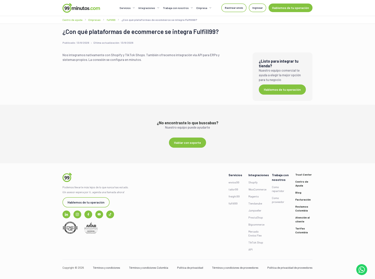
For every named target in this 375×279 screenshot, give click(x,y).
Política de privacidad (190, 267)
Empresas (94, 19)
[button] (127, 8)
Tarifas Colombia (301, 230)
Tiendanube (255, 203)
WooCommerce (257, 189)
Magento (253, 196)
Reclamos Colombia (301, 208)
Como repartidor (278, 189)
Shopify (252, 182)
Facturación (303, 199)
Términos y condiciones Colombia (148, 267)
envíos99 (234, 182)
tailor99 (233, 189)
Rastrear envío (234, 7)
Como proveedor (278, 199)
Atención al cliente (302, 219)
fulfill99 (233, 203)
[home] (81, 8)
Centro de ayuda (72, 19)
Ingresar (257, 7)
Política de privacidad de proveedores (289, 267)
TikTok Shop (255, 242)
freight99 (234, 196)
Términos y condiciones (106, 267)
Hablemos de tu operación (290, 8)
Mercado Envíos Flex (255, 233)
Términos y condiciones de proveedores (235, 267)
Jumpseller (254, 210)
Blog (298, 192)
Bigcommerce (256, 224)
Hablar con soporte (187, 142)
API (250, 249)
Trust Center (303, 174)
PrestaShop (255, 217)
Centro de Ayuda (301, 183)
